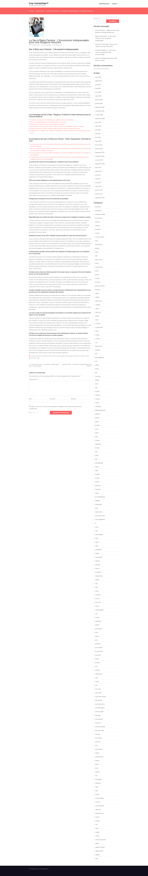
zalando (97, 854)
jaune (96, 455)
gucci (96, 429)
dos (96, 361)
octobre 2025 (99, 115)
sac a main (98, 692)
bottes (97, 274)
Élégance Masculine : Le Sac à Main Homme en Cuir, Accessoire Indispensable (105, 38)
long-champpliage (46, 45)
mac (96, 531)
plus (96, 640)
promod (97, 670)
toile (96, 790)
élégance (39, 356)
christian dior (99, 327)
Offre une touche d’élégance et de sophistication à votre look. (48, 122)
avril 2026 (98, 92)
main (96, 538)
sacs (96, 745)
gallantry (97, 414)
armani (97, 233)
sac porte (98, 723)
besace (97, 248)
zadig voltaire (99, 851)
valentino (98, 809)
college (97, 335)
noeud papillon (99, 610)
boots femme (99, 267)
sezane (97, 760)
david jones (98, 346)
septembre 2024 (100, 164)
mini (96, 583)
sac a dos (98, 689)
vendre (97, 817)
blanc (96, 252)
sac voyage (98, 738)
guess (97, 433)
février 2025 (98, 145)
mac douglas (99, 534)
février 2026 (98, 99)
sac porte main (99, 730)
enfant (97, 365)
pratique (70, 356)
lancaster (98, 489)
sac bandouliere (100, 704)
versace (97, 821)
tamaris (97, 772)
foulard (97, 391)
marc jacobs (98, 557)
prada (97, 659)
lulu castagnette (100, 519)
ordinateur (98, 621)
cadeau (97, 297)
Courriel (52, 399)
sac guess (98, 715)
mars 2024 (98, 186)
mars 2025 (98, 141)
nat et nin (98, 602)
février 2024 (98, 190)
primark (97, 662)
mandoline (98, 549)
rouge (97, 681)
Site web (73, 399)
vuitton (97, 836)
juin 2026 (98, 84)
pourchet (98, 655)
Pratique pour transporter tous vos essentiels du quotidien (47, 124)
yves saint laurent (100, 839)
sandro (97, 753)
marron (97, 568)
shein (96, 764)
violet (96, 828)
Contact (115, 3)
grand (97, 421)
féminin (50, 356)
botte (96, 271)
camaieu (97, 305)
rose (96, 677)
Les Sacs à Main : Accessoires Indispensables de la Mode (76, 365)
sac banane (98, 700)
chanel (97, 316)
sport (96, 768)
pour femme (98, 647)
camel (97, 308)
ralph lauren (98, 674)
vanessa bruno (99, 813)
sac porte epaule (100, 726)
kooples (97, 474)
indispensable (60, 356)
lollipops (97, 500)
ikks (96, 451)
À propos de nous (104, 3)
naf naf (97, 598)
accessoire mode (100, 214)
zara (96, 858)
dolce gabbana (99, 357)
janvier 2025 (98, 148)
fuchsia (97, 399)
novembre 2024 (99, 156)
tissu (96, 787)
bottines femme (99, 286)
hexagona (98, 444)
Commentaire (33, 379)
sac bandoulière (100, 708)
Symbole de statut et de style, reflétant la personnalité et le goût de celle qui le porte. (55, 128)
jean (96, 459)
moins (97, 591)
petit (96, 632)
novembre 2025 (99, 111)
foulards (97, 395)
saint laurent (99, 749)
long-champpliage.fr (38, 3)
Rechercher (97, 18)
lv (95, 523)
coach (97, 331)
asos (96, 240)
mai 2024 (98, 179)
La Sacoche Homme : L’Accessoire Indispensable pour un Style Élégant (44, 365)
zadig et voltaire (100, 847)
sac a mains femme (84, 356)
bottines (97, 282)
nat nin (97, 606)
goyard (97, 418)
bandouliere (98, 244)
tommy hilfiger (99, 798)
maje (96, 546)
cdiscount (98, 312)
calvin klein (98, 301)
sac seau (97, 734)
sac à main (75, 356)
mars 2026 (98, 96)
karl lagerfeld (99, 463)
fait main (97, 376)
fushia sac (98, 406)
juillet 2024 (98, 171)
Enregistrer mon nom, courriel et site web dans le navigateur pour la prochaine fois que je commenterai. (55, 407)
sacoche (97, 741)
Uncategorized (58, 45)
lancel (97, 493)
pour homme (99, 651)
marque (97, 561)
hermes (97, 440)
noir (96, 613)
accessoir (98, 207)
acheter (97, 222)
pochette (98, 644)
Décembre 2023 (99, 197)
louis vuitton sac (100, 515)
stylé (38, 358)
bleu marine (98, 259)
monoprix (98, 595)
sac (96, 685)
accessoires (98, 218)
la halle (97, 478)
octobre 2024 (99, 160)
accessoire (33, 356)
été (96, 372)
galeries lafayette (100, 410)
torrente (97, 802)
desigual (97, 350)
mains (97, 542)
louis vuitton (99, 512)
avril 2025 (98, 137)
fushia (97, 402)
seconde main (99, 757)
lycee (96, 527)
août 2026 (98, 77)
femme (55, 356)
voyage (97, 832)
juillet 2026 (98, 81)
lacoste (97, 482)
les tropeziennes (100, 497)
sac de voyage (99, 711)
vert (96, 824)
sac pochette (99, 719)
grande (97, 425)
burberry (98, 289)
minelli (97, 579)
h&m (96, 436)
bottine (97, 278)
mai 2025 (97, 133)
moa (96, 587)
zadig (96, 843)
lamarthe (98, 485)
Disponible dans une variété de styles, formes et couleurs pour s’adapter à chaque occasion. (57, 126)
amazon (97, 225)
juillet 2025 (98, 126)
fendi (96, 384)
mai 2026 (97, 88)
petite (97, 636)
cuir (96, 342)
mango (97, 553)
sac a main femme (100, 696)
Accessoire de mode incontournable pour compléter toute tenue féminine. (52, 120)
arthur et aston (99, 237)
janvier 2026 (98, 103)
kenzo (97, 466)
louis (96, 508)
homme (97, 448)
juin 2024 (98, 175)
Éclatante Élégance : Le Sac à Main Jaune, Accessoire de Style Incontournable (105, 52)
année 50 (98, 229)
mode (66, 356)
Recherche (112, 21)
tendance (98, 783)
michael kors (99, 576)
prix (96, 666)
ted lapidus (98, 779)
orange (97, 617)
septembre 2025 (100, 118)
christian (97, 323)
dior (96, 353)
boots (97, 263)
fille (96, 387)
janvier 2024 (98, 194)
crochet (97, 338)
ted (96, 775)
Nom (30, 399)
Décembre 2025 (99, 107)
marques (97, 564)
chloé (96, 320)
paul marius (98, 628)
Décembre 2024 (99, 152)
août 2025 (98, 122)
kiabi (96, 470)
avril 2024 (98, 182)
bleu (96, 256)
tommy (97, 794)
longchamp (98, 504)
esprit (97, 369)
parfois (97, 625)
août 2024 (98, 167)
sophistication (32, 358)
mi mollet (98, 572)
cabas (97, 293)
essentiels (45, 356)
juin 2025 (98, 130)
